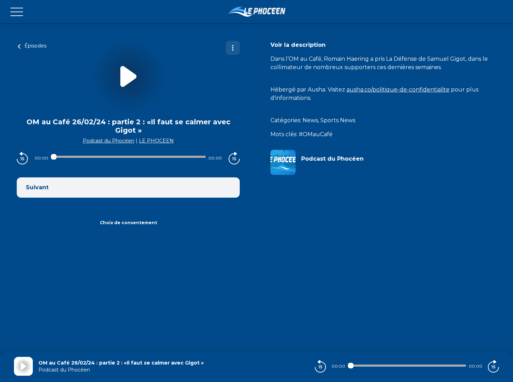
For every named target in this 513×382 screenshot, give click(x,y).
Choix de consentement (128, 222)
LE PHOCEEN (156, 141)
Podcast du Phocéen (108, 141)
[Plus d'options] (233, 48)
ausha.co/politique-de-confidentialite (398, 89)
